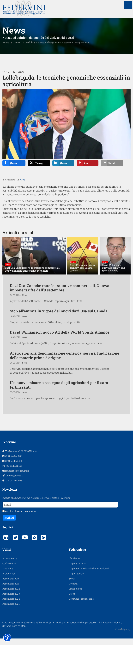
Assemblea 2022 (11, 588)
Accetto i (20, 511)
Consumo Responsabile (81, 598)
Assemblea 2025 (11, 603)
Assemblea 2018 (10, 578)
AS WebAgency (123, 629)
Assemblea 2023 (11, 593)
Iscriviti (9, 517)
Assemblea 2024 (11, 598)
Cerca (72, 593)
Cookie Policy (9, 563)
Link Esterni (75, 588)
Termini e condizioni (25, 511)
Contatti (73, 583)
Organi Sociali (76, 573)
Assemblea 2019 (10, 583)
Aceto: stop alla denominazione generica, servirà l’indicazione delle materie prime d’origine (64, 355)
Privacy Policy (10, 558)
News (22, 179)
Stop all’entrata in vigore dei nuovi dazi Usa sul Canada (59, 311)
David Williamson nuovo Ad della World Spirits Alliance (59, 332)
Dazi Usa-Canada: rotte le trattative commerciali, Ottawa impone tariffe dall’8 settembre (59, 287)
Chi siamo (74, 558)
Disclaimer (8, 568)
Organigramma (77, 563)
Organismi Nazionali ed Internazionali (89, 568)
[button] (7, 638)
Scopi (72, 578)
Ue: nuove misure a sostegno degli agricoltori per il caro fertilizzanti (59, 384)
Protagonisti (9, 573)
